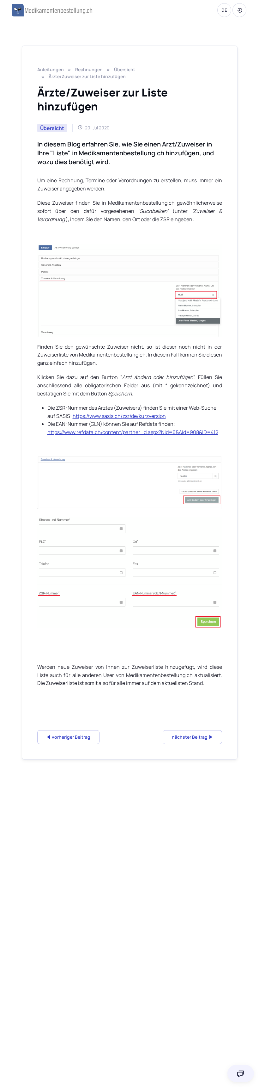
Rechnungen (89, 69)
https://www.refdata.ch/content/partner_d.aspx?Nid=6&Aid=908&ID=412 (132, 432)
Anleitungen (50, 69)
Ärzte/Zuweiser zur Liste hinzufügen (87, 76)
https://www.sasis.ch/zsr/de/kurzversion (119, 416)
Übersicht (124, 69)
